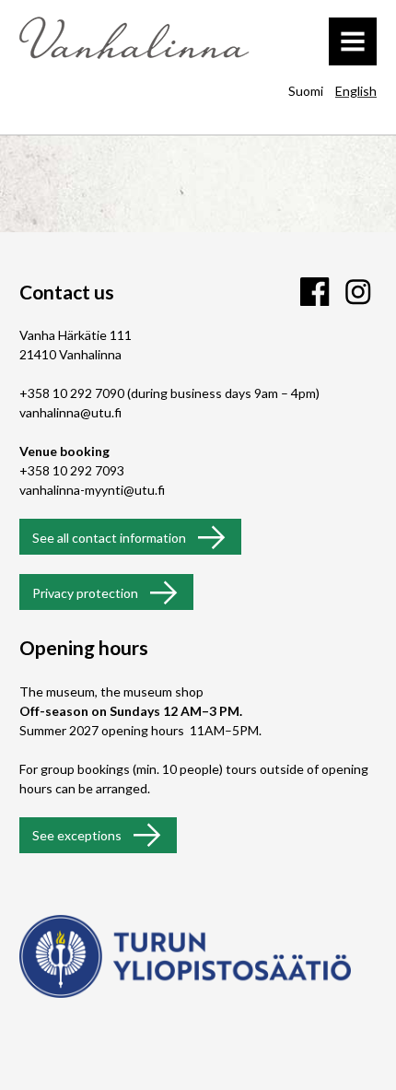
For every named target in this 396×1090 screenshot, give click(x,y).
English (356, 91)
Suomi (305, 91)
